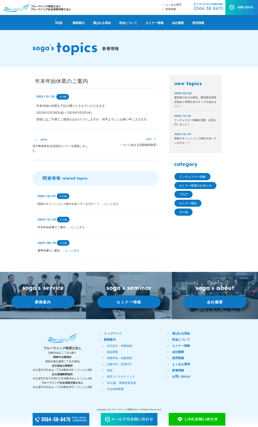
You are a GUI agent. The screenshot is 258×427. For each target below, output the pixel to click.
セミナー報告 (188, 203)
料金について (128, 23)
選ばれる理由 (102, 23)
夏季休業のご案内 (58, 250)
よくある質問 (173, 4)
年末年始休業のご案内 (61, 227)
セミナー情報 (155, 23)
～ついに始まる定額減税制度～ (139, 144)
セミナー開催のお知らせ (195, 185)
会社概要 (178, 23)
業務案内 (79, 23)
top (59, 22)
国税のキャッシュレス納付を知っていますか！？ (78, 204)
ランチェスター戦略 (192, 176)
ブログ (183, 194)
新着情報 (171, 9)
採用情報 (198, 23)
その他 (62, 96)
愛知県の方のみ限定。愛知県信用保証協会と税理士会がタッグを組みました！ (195, 102)
